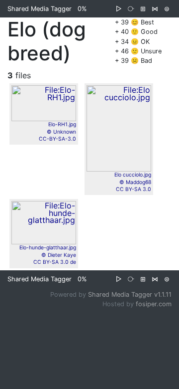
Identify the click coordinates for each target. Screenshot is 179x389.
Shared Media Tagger (39, 8)
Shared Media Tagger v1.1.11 (130, 294)
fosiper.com (154, 304)
